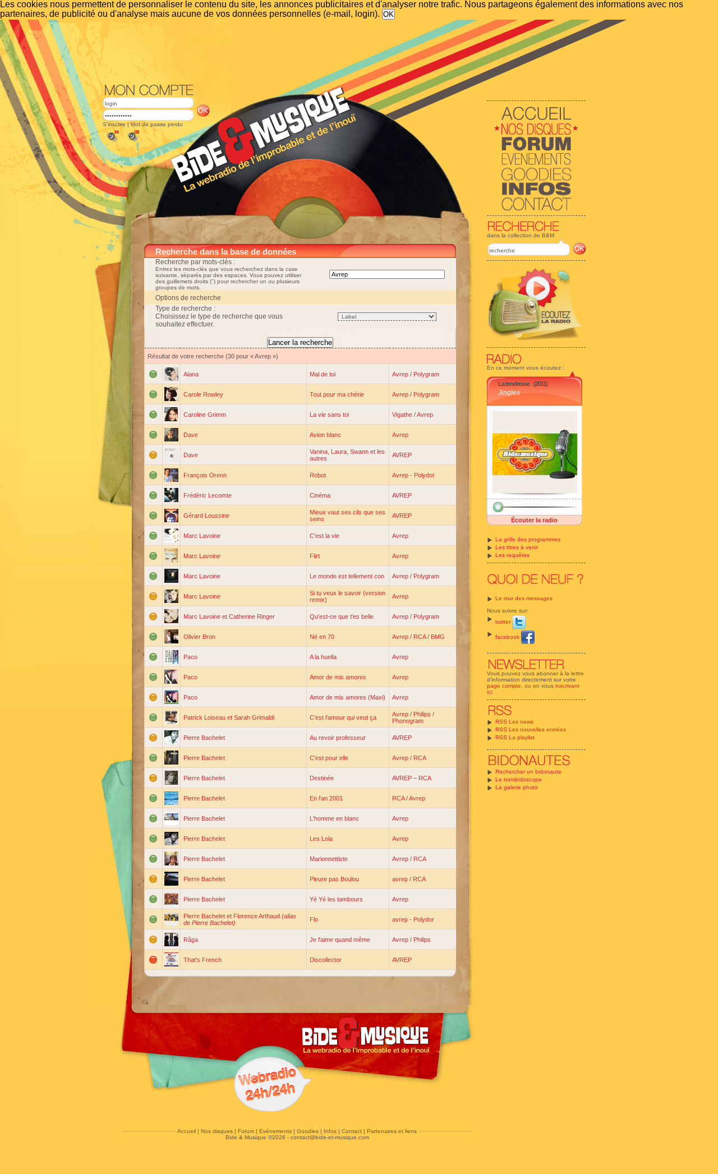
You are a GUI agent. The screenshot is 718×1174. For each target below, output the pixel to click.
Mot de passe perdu (157, 124)
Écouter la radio (534, 520)
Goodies (308, 1131)
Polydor (424, 475)
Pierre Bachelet (204, 737)
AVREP (402, 455)
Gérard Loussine (206, 515)
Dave (190, 434)
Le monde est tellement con (347, 576)
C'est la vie (324, 535)
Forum (246, 1131)
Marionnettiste (329, 858)
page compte (504, 686)
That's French (202, 959)
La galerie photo (516, 787)
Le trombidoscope (518, 779)
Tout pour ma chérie (337, 394)
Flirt (315, 556)
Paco (190, 656)
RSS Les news (514, 722)
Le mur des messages (524, 598)
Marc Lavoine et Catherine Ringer (229, 616)
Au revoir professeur (338, 737)
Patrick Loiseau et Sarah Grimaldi (228, 717)
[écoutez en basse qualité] (112, 142)
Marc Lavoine (201, 535)
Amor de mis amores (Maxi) (347, 697)
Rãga (190, 939)
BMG (438, 636)
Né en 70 (322, 636)
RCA (419, 636)
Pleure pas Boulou (334, 879)
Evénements (275, 1131)
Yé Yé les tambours (336, 899)
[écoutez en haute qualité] (132, 142)
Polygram (426, 374)
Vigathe (402, 414)
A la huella (323, 656)
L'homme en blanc (334, 818)
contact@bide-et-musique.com (330, 1137)
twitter (503, 622)
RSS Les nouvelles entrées (530, 729)
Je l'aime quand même (340, 939)
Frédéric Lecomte (207, 495)
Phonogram (408, 720)
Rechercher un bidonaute (528, 771)
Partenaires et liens (392, 1131)
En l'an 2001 (326, 798)
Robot (318, 475)
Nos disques (217, 1131)
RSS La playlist (515, 737)
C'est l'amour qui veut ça (343, 717)
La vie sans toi (329, 414)
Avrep (400, 374)
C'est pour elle (329, 757)
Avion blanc (325, 434)
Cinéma (320, 495)
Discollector (326, 959)
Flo (314, 919)
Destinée (322, 778)
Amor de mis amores (338, 677)
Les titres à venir (516, 547)
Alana (191, 374)
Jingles (509, 393)
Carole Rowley (203, 394)
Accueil (186, 1131)
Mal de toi (322, 374)
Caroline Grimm (204, 414)
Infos (330, 1131)
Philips (422, 714)
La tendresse (514, 383)
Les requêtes (512, 555)
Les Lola (321, 838)
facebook (508, 637)
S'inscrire (114, 124)
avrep (400, 879)
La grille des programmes (527, 539)
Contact (352, 1131)
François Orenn (205, 475)
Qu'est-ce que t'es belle (342, 616)
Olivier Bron (199, 636)
